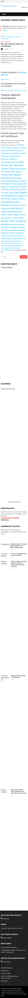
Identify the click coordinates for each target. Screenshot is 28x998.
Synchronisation (15, 243)
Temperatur (17, 245)
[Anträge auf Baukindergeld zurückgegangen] (5, 676)
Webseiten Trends (17, 988)
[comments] (17, 540)
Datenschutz (5, 970)
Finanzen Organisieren (11, 156)
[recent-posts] (10, 540)
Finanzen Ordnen (18, 153)
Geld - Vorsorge (5, 41)
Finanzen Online (8, 150)
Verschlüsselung (6, 248)
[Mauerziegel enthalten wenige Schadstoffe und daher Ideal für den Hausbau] (5, 790)
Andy (7, 49)
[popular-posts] (4, 540)
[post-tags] (24, 540)
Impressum (4, 981)
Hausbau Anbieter (9, 227)
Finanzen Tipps (6, 973)
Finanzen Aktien (19, 148)
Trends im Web (5, 928)
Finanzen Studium (9, 159)
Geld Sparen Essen (18, 181)
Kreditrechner (19, 238)
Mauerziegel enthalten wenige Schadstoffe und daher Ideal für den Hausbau (18, 791)
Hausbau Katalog (17, 230)
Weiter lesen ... (5, 79)
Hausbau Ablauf (17, 224)
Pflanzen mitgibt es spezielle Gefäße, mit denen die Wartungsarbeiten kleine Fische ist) (19, 564)
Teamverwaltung (6, 246)
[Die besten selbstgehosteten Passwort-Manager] (5, 554)
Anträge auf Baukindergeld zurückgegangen (18, 676)
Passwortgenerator (16, 241)
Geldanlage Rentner (9, 162)
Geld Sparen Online (9, 218)
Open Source (5, 241)
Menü (4, 14)
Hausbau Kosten (8, 233)
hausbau (5, 224)
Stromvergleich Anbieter (8, 947)
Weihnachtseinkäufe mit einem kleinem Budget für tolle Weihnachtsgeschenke (18, 545)
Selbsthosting (5, 243)
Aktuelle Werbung (6, 968)
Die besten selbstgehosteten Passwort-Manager (19, 554)
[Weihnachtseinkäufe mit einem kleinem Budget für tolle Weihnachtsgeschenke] (5, 544)
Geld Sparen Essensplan (11, 184)
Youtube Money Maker (8, 950)
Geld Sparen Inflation (16, 199)
